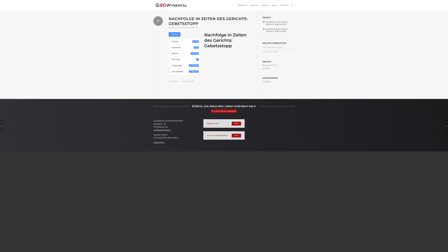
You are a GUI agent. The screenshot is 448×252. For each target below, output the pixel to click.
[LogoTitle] (171, 5)
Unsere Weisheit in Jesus (270, 51)
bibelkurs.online (213, 123)
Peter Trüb (189, 81)
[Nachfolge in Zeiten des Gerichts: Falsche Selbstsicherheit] (2, 126)
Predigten (266, 81)
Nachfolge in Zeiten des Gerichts (183, 27)
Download (174, 34)
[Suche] (292, 5)
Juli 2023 (266, 68)
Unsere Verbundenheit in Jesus (272, 47)
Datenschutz (158, 142)
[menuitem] (242, 5)
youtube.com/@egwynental (217, 135)
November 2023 (269, 65)
